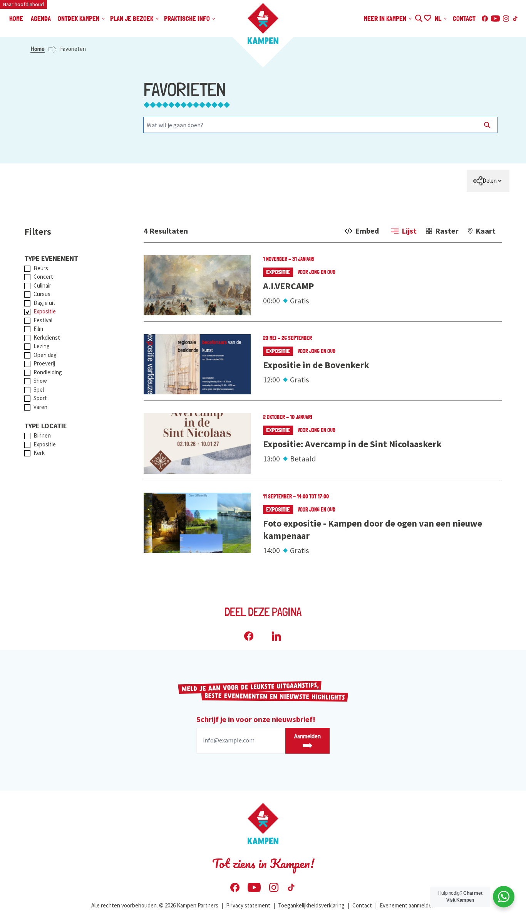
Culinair (42, 285)
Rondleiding (48, 372)
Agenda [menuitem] (41, 18)
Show (40, 380)
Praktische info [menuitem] (187, 18)
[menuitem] (488, 181)
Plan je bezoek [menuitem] (132, 18)
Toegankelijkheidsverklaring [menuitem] (311, 905)
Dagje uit (44, 302)
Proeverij (44, 363)
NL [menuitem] (439, 18)
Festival (43, 320)
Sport (40, 398)
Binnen (42, 435)
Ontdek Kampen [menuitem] (79, 18)
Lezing (42, 346)
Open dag (45, 355)
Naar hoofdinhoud (23, 4)
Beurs (41, 268)
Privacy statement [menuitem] (248, 905)
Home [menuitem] (16, 18)
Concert (43, 276)
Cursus (42, 294)
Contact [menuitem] (464, 18)
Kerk (39, 452)
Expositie (45, 311)
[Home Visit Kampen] (263, 23)
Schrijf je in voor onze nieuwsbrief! (255, 719)
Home (37, 48)
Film (38, 328)
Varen (40, 407)
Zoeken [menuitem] (418, 17)
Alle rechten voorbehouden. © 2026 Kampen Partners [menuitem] (154, 905)
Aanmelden (307, 736)
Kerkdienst (47, 337)
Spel (39, 389)
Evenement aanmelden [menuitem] (407, 905)
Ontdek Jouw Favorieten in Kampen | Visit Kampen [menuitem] (427, 17)
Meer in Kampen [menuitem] (386, 18)
